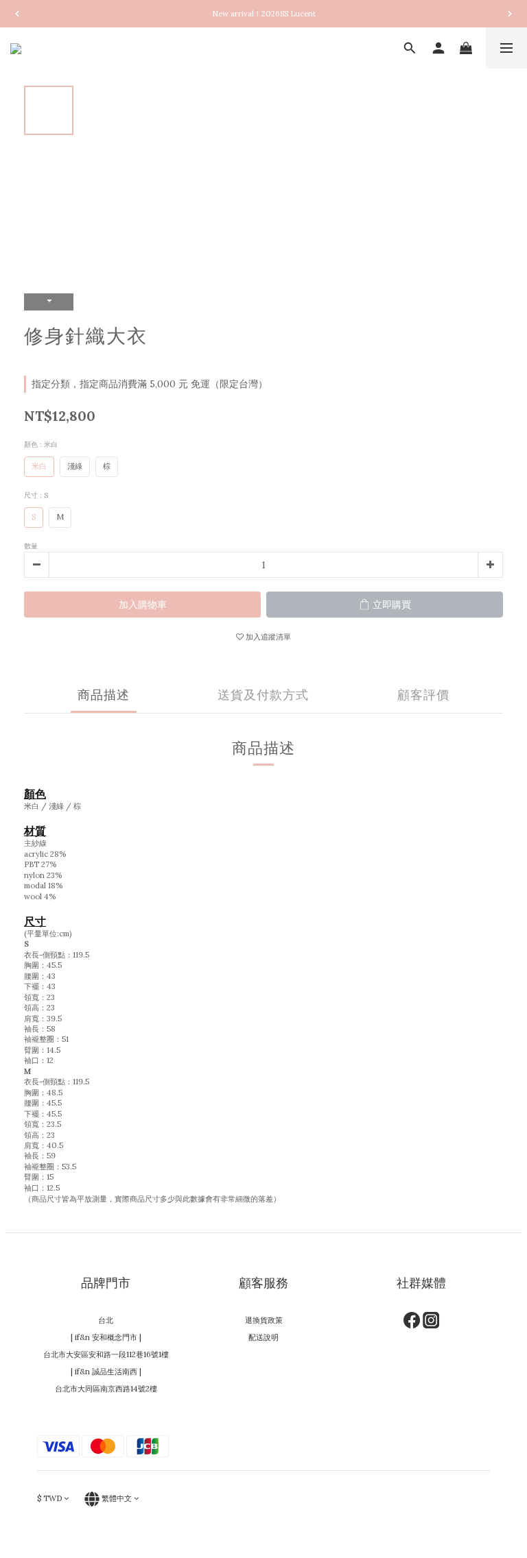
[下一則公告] (510, 14)
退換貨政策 (264, 1320)
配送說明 (263, 1337)
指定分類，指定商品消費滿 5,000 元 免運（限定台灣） (150, 384)
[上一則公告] (17, 14)
